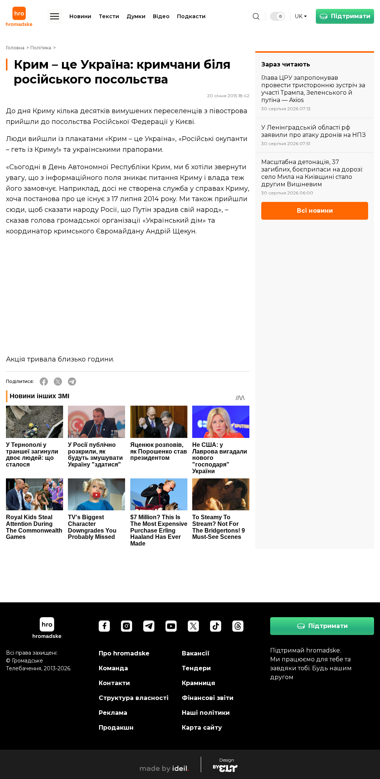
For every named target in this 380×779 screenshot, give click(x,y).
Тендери (196, 668)
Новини (80, 16)
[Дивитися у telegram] (148, 626)
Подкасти (191, 16)
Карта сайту (202, 727)
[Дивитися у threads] (237, 626)
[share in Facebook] (44, 381)
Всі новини (315, 210)
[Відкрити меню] (54, 16)
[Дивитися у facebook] (104, 626)
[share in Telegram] (72, 381)
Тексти (109, 16)
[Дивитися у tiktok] (215, 626)
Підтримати (350, 16)
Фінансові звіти (207, 697)
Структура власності (133, 697)
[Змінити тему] (277, 16)
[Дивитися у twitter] (193, 626)
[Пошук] (256, 16)
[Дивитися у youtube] (171, 626)
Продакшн (116, 727)
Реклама (113, 712)
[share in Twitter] (58, 381)
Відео (161, 16)
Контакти (114, 683)
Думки (136, 16)
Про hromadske (124, 653)
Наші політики (206, 712)
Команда (113, 668)
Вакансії (196, 653)
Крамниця (198, 683)
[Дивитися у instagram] (126, 626)
